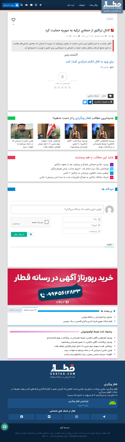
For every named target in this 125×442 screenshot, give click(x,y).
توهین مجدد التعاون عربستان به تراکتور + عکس (86, 173)
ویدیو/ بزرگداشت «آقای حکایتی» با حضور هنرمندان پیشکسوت (77, 144)
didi (109, 36)
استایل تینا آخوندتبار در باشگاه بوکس (97, 317)
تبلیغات (82, 5)
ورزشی (110, 18)
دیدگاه (75, 36)
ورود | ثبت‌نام (9, 5)
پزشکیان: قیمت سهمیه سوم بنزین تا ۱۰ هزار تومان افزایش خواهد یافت (49, 144)
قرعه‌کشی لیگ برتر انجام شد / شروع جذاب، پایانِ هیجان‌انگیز (80, 169)
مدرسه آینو (64, 427)
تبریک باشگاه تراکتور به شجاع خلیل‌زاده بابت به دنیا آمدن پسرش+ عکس (74, 177)
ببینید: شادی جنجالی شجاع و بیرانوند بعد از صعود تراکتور (81, 164)
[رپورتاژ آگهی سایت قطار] (62, 287)
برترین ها (105, 67)
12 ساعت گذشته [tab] (15, 310)
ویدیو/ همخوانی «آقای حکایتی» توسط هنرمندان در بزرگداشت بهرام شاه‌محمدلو (103, 145)
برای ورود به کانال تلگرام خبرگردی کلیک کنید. (89, 62)
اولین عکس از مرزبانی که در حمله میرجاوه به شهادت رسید (22, 144)
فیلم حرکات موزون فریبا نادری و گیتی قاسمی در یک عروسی (87, 321)
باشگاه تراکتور (93, 96)
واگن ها (94, 5)
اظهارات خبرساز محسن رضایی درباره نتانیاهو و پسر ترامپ (88, 354)
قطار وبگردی (83, 118)
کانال (104, 96)
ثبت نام (71, 5)
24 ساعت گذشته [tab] (30, 310)
